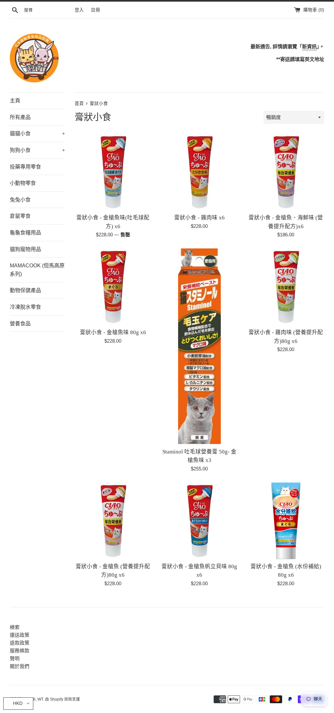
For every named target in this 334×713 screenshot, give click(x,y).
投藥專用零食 (25, 167)
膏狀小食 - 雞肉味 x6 (199, 218)
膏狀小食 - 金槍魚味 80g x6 (113, 332)
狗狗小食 (37, 150)
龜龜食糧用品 (25, 232)
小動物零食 (23, 183)
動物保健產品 (25, 290)
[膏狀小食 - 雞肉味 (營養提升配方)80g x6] (286, 286)
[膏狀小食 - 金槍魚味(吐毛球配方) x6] (113, 172)
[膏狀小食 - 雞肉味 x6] (199, 172)
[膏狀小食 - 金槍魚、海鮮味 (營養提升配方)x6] (286, 172)
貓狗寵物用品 (25, 249)
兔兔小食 (20, 199)
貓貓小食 (37, 133)
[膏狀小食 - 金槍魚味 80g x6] (113, 286)
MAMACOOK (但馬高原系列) (37, 270)
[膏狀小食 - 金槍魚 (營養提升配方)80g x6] (113, 521)
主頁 (15, 100)
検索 (15, 627)
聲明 (15, 658)
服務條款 (19, 650)
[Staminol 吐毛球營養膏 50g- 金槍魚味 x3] (199, 346)
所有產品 (20, 117)
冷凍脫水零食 (25, 307)
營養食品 (20, 323)
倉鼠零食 (20, 216)
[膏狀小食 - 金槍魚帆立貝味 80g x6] (199, 521)
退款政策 (19, 643)
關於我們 (19, 666)
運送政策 (19, 635)
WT (40, 699)
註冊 (95, 9)
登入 (79, 9)
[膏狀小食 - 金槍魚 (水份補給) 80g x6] (286, 521)
